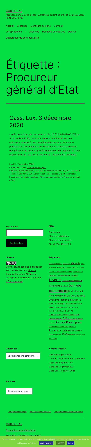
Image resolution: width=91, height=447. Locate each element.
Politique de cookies (53, 31)
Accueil (10, 25)
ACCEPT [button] (61, 443)
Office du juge (70, 318)
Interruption (71, 174)
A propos (22, 25)
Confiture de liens (41, 25)
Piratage (61, 322)
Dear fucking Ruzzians (60, 354)
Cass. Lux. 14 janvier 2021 (62, 370)
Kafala (63, 311)
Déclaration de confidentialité (22, 37)
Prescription (74, 322)
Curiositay (14, 11)
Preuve (72, 326)
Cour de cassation (71, 275)
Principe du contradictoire (51, 177)
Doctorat (64, 286)
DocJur (72, 31)
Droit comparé (56, 295)
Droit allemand (75, 291)
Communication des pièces (46, 174)
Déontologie (59, 303)
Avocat (60, 267)
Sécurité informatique (76, 335)
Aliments (75, 263)
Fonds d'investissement (58, 307)
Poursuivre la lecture (64, 154)
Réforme (57, 335)
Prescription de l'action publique (23, 177)
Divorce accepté (68, 280)
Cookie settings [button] (46, 443)
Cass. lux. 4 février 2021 (61, 362)
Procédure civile (58, 330)
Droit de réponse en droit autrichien (67, 358)
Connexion (54, 232)
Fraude (70, 307)
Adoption (66, 263)
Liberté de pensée (68, 315)
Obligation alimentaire (55, 318)
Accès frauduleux (55, 263)
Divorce (55, 280)
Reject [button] (70, 443)
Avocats (68, 268)
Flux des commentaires (60, 240)
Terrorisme (53, 338)
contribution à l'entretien (56, 275)
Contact (58, 25)
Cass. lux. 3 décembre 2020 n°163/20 (51, 170)
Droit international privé (62, 299)
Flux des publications (59, 236)
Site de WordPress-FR (60, 244)
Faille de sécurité (74, 303)
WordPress (35, 435)
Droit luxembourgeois (36, 167)
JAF (58, 311)
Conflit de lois (78, 272)
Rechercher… (13, 226)
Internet (52, 311)
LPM (78, 315)
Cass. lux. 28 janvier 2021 (61, 366)
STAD (64, 334)
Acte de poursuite (25, 170)
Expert (62, 174)
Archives (34, 31)
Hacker (76, 307)
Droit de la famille (74, 295)
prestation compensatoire (58, 327)
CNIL (74, 268)
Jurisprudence (14, 31)
